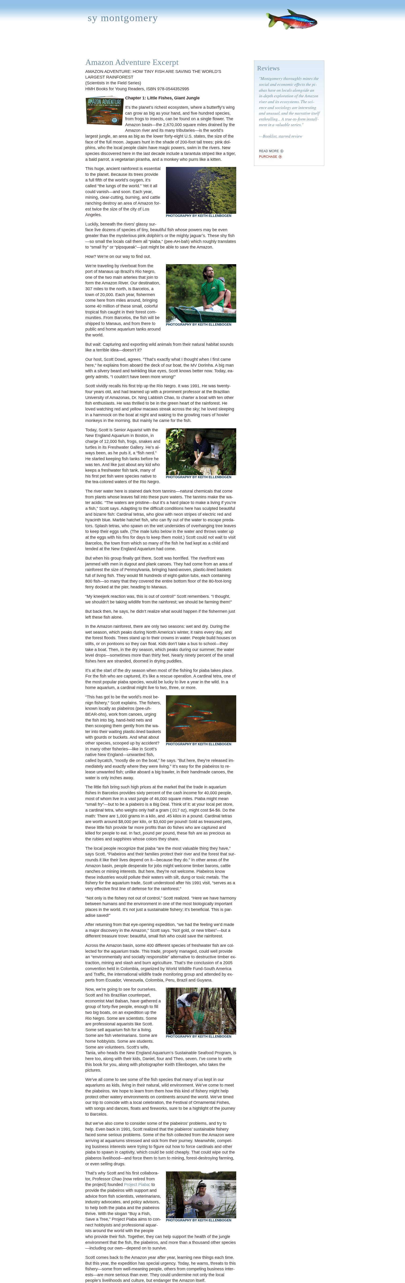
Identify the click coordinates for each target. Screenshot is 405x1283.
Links (247, 47)
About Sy (225, 47)
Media (175, 47)
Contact (294, 47)
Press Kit (269, 47)
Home (84, 47)
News (158, 47)
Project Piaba (136, 1184)
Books (103, 47)
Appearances (131, 47)
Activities (198, 47)
